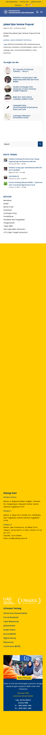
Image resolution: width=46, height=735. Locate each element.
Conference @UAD (11, 646)
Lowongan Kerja (10, 213)
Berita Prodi (8, 207)
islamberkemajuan (33, 44)
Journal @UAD (9, 634)
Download (7, 210)
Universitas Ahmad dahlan (15, 613)
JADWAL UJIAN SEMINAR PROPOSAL (17, 40)
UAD (40, 47)
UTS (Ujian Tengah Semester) (15, 232)
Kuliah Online (9, 629)
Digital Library (9, 638)
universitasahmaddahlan (23, 50)
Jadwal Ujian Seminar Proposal (18, 24)
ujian (12, 50)
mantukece (16, 47)
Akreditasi (7, 200)
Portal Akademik (11, 617)
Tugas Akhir (8, 226)
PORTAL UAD (24, 2)
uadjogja (6, 50)
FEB (25, 44)
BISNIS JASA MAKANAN (15, 44)
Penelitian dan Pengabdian (14, 219)
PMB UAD (18, 5)
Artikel (5, 203)
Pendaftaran (8, 216)
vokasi (34, 50)
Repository (8, 642)
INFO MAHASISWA (11, 2)
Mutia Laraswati (21, 28)
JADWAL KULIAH (36, 2)
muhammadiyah (26, 47)
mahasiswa (7, 47)
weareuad (7, 53)
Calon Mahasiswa (11, 621)
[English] (27, 5)
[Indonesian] (31, 5)
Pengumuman (9, 223)
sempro (35, 47)
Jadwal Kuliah (9, 625)
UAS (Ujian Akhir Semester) (14, 229)
